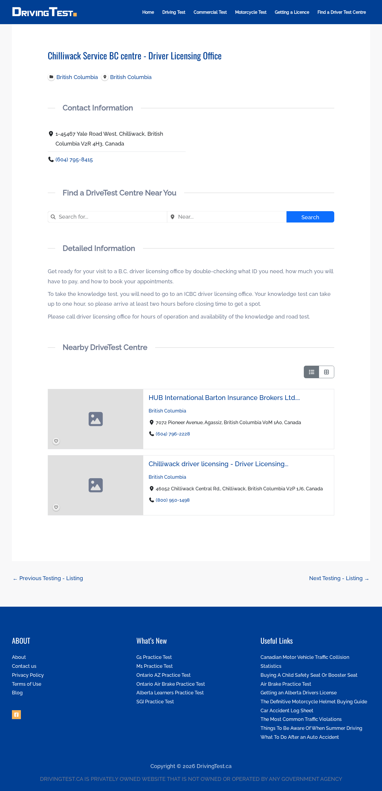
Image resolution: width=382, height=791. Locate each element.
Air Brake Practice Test (286, 684)
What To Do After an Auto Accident (300, 737)
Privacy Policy (28, 675)
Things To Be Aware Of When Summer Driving (311, 728)
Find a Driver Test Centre (342, 12)
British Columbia (167, 411)
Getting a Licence (292, 12)
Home (148, 12)
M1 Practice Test (154, 666)
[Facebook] (16, 714)
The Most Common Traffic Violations (301, 719)
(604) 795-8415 (74, 159)
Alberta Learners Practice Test (170, 693)
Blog (17, 693)
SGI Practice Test (155, 702)
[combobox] (107, 217)
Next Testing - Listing (339, 578)
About (19, 657)
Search (310, 217)
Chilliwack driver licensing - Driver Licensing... (218, 464)
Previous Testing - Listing (48, 578)
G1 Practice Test (154, 657)
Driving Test (173, 12)
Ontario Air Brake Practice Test (170, 684)
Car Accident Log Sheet (287, 710)
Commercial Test (210, 12)
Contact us (24, 666)
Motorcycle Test (251, 12)
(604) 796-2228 (173, 434)
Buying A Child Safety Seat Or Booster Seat (309, 675)
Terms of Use (26, 684)
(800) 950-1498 (173, 500)
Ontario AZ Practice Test (163, 675)
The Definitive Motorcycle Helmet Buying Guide (314, 702)
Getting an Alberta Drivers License (299, 693)
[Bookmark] (56, 441)
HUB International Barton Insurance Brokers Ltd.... (224, 397)
